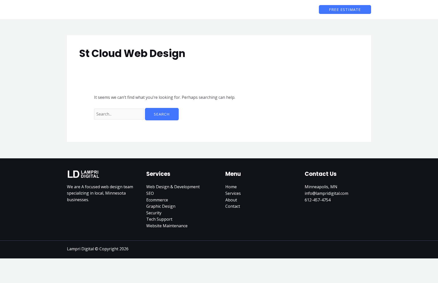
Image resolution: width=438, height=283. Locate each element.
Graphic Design (160, 206)
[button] (345, 9)
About (231, 200)
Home (231, 187)
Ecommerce (157, 200)
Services (233, 193)
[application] (264, 9)
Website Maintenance (167, 226)
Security (153, 213)
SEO (150, 193)
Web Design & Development (173, 187)
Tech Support (159, 219)
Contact (232, 206)
